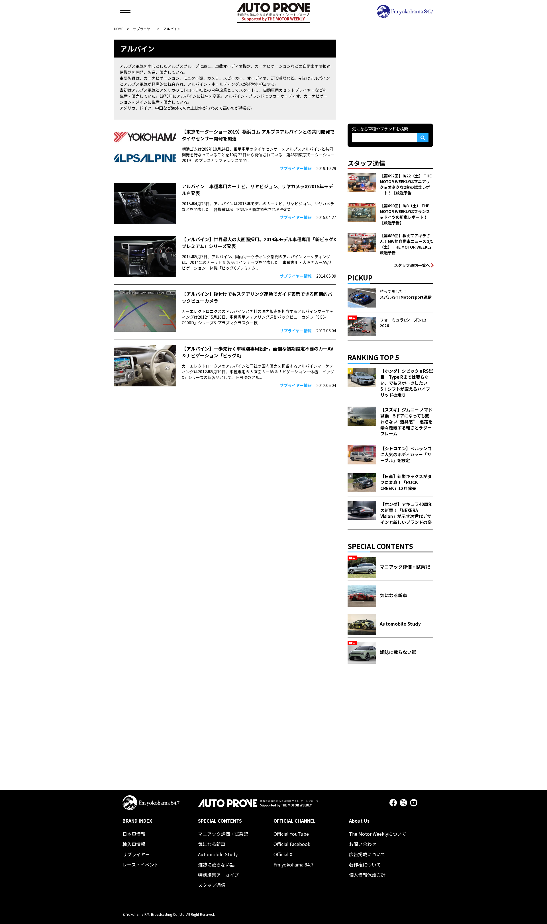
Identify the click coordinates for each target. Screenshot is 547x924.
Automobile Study (218, 854)
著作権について (365, 864)
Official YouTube (291, 833)
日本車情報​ (134, 833)
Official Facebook (292, 844)
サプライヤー (136, 854)
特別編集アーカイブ (218, 874)
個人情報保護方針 (367, 874)
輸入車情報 (134, 844)
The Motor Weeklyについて (377, 833)
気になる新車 (211, 844)
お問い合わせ (362, 844)
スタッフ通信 (211, 885)
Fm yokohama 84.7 (293, 864)
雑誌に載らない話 (216, 864)
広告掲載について (367, 854)
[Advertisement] (390, 75)
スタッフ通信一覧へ (412, 265)
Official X (283, 854)
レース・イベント (141, 864)
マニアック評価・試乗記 (223, 833)
